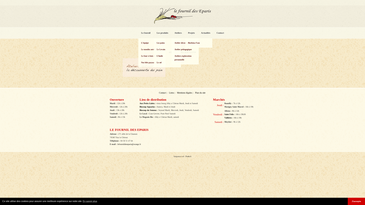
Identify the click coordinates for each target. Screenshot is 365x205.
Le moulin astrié (148, 49)
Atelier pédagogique (183, 49)
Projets (191, 33)
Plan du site (200, 93)
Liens (171, 93)
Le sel (159, 63)
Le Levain (161, 49)
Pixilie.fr (188, 156)
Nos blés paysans (148, 63)
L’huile (160, 56)
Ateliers (178, 33)
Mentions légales (184, 93)
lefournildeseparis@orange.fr (129, 144)
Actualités (205, 33)
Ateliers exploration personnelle (183, 58)
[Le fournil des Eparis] (182, 22)
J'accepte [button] (356, 201)
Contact (220, 33)
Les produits (162, 33)
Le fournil (145, 33)
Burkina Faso (194, 43)
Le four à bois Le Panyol (151, 56)
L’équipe (145, 43)
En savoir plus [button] (90, 201)
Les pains (161, 43)
